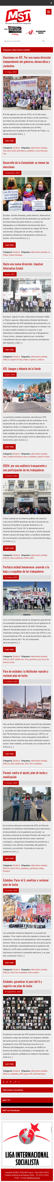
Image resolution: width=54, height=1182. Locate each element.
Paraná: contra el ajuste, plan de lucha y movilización (25, 774)
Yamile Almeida (15, 255)
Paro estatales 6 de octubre (26, 972)
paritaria (33, 659)
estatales (30, 151)
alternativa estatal (39, 148)
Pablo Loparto (29, 359)
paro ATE (28, 1074)
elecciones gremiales (16, 151)
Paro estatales (35, 763)
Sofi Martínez (39, 1074)
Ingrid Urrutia (16, 359)
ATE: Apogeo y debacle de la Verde (22, 368)
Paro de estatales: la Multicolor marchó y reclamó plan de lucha (25, 673)
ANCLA (6, 359)
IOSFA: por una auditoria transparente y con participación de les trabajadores (25, 467)
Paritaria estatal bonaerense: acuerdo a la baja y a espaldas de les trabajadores (26, 569)
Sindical (16, 148)
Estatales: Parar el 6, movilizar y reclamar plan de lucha (26, 882)
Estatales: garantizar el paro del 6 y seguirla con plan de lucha (22, 983)
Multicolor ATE (21, 659)
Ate (4, 151)
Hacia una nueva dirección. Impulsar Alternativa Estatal (23, 266)
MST (32, 558)
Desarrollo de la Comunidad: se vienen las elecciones (26, 164)
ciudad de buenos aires (17, 456)
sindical (40, 359)
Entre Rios (15, 868)
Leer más (9, 140)
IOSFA (26, 558)
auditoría (18, 558)
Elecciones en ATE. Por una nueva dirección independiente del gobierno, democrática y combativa (27, 61)
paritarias (34, 868)
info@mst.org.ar (33, 1178)
